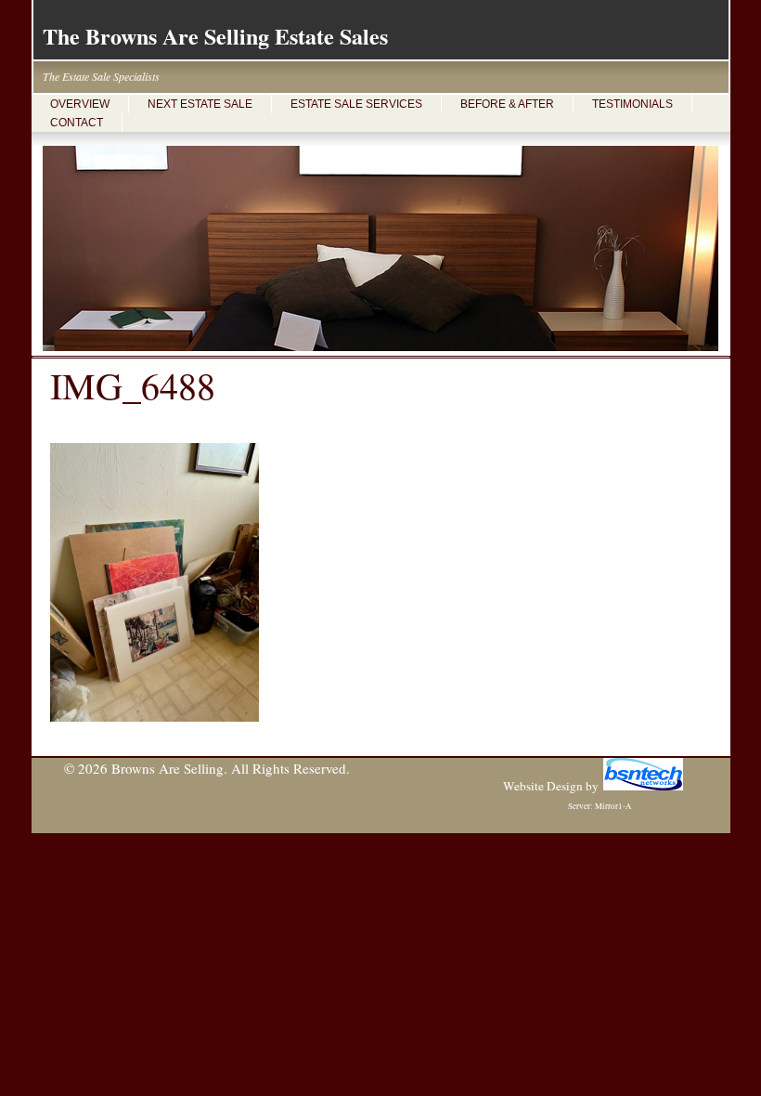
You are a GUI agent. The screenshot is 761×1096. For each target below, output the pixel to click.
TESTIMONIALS (632, 104)
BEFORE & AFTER (507, 104)
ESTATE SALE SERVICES (356, 104)
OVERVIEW (80, 104)
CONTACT (76, 122)
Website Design (543, 785)
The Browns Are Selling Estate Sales (215, 36)
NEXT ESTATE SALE (200, 104)
